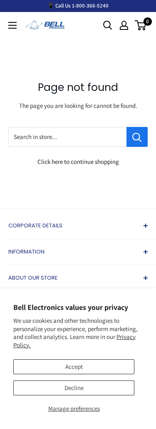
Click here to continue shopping (78, 162)
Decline (74, 388)
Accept (74, 366)
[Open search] (107, 25)
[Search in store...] (137, 137)
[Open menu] (12, 25)
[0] (141, 25)
